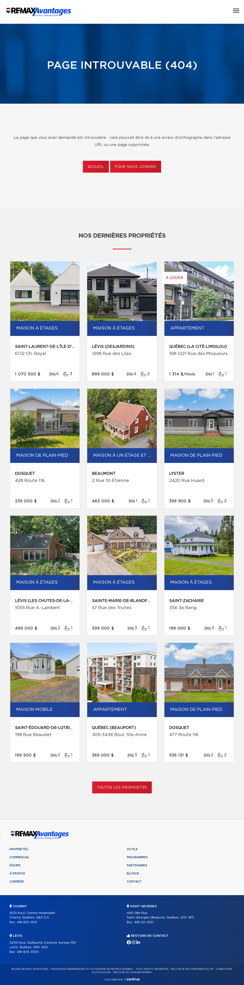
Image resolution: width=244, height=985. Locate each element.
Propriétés (19, 849)
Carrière (17, 881)
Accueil (96, 167)
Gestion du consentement (132, 972)
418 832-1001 (27, 922)
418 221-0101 (143, 922)
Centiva (132, 979)
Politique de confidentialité (192, 969)
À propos (17, 873)
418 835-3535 (28, 952)
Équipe (15, 865)
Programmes (137, 857)
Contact (134, 881)
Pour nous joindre (135, 167)
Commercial (19, 857)
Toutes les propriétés (122, 787)
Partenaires (137, 865)
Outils (132, 849)
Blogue (133, 873)
